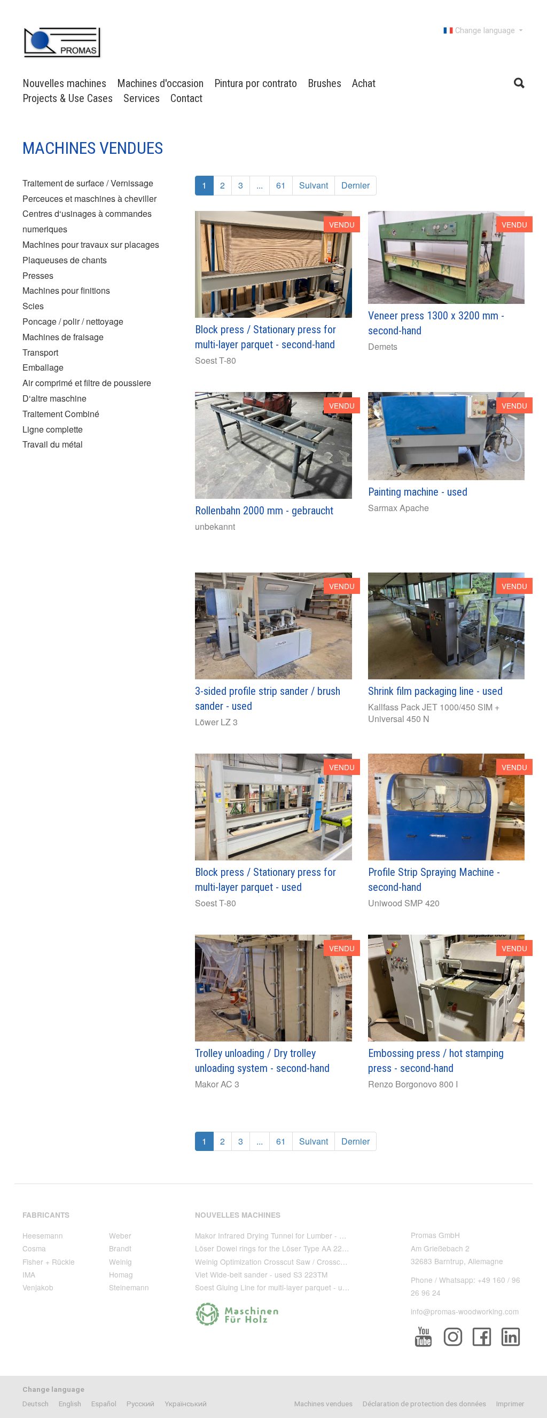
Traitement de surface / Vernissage (87, 183)
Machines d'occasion (160, 83)
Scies (33, 306)
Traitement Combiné (60, 414)
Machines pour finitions (66, 290)
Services (141, 98)
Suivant (313, 185)
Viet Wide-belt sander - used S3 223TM (261, 1274)
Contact (186, 98)
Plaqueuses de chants (64, 260)
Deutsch (35, 1403)
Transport (40, 352)
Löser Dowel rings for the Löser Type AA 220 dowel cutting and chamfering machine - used (348, 1248)
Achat (364, 83)
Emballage (43, 367)
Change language (485, 30)
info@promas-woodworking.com (465, 1311)
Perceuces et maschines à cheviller (89, 198)
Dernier (355, 185)
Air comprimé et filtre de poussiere (86, 383)
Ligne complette (52, 429)
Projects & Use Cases (67, 98)
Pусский (140, 1403)
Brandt (120, 1248)
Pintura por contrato (255, 83)
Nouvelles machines (64, 83)
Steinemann (129, 1287)
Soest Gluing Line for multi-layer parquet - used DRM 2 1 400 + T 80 (310, 1287)
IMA (28, 1274)
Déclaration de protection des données (424, 1403)
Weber (120, 1235)
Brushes (324, 83)
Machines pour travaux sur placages (90, 244)
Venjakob (37, 1287)
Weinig (120, 1261)
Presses (37, 275)
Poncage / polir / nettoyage (72, 321)
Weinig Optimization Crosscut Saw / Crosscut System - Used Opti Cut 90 (317, 1261)
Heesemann (42, 1235)
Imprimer (510, 1403)
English (70, 1403)
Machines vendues (323, 1403)
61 (281, 185)
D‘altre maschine (54, 398)
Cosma (34, 1248)
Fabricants (45, 1215)
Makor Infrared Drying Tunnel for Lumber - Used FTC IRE (291, 1235)
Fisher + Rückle (48, 1261)
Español (103, 1403)
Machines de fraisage (63, 337)
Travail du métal (52, 444)
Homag (121, 1274)
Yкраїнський (186, 1403)
